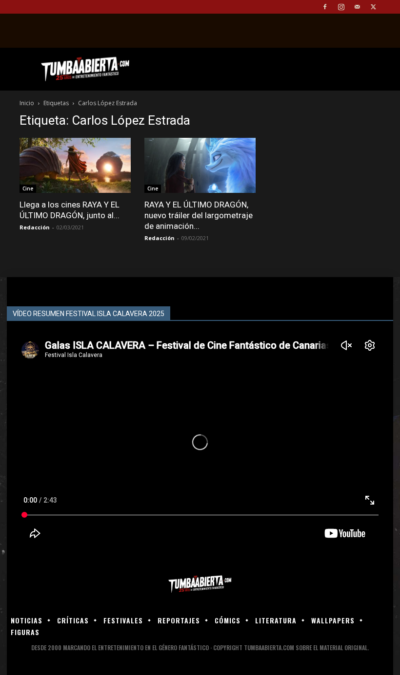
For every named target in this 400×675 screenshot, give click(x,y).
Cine (27, 188)
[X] (373, 7)
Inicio (27, 103)
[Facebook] (325, 7)
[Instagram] (341, 7)
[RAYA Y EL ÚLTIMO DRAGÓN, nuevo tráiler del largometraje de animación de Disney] (200, 165)
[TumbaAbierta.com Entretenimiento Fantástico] (200, 584)
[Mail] (357, 7)
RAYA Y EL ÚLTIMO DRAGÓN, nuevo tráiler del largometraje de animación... (198, 215)
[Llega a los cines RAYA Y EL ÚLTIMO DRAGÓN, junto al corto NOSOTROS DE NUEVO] (75, 165)
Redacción (35, 227)
